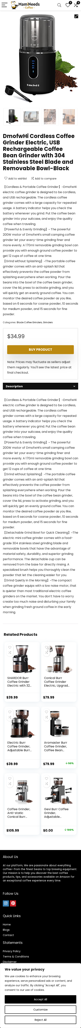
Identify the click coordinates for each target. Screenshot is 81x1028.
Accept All (40, 999)
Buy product (40, 349)
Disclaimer (10, 962)
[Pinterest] (13, 903)
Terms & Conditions (16, 956)
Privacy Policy (12, 951)
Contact (8, 935)
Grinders (48, 322)
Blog (5, 930)
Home (7, 924)
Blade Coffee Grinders (29, 322)
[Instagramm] (6, 903)
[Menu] (4, 5)
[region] (40, 995)
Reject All (41, 1020)
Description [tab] (14, 386)
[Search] (59, 5)
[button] (76, 16)
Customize (40, 1010)
